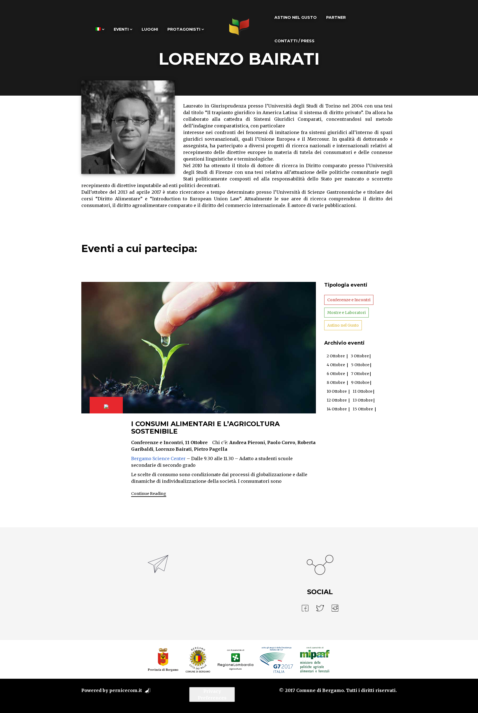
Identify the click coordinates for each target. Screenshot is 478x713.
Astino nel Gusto (295, 17)
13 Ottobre (363, 400)
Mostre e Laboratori (346, 312)
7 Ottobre (360, 373)
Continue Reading (148, 493)
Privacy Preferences (212, 694)
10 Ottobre (337, 391)
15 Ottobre (363, 409)
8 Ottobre (336, 382)
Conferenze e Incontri (157, 442)
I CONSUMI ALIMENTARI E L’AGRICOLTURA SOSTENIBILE (205, 427)
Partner (336, 17)
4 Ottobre (336, 364)
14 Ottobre (337, 409)
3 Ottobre (360, 355)
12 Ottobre (337, 400)
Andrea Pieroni (247, 442)
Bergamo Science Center (158, 458)
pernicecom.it (125, 690)
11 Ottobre (196, 442)
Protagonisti (183, 29)
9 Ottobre (360, 382)
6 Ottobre (336, 373)
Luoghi (150, 29)
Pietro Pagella (210, 449)
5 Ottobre (360, 364)
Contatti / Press (294, 40)
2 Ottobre (336, 355)
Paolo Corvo (281, 442)
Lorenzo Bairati (173, 449)
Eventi (121, 29)
